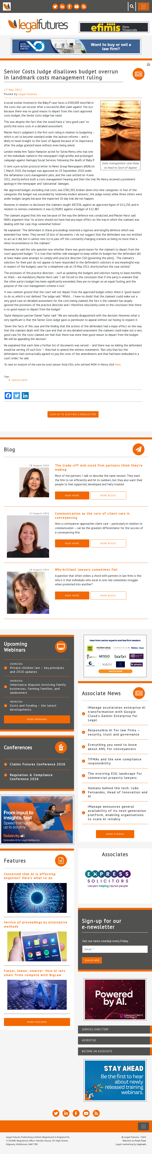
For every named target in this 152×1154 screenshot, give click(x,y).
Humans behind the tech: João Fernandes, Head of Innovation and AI (118, 792)
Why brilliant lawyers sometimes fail (86, 569)
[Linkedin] (25, 395)
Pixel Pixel (140, 1140)
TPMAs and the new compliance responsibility (115, 761)
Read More (72, 495)
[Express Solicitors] (115, 879)
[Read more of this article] (37, 898)
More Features (37, 1021)
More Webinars (37, 719)
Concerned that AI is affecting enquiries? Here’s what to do (30, 876)
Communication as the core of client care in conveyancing (92, 515)
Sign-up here (92, 960)
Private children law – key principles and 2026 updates (37, 670)
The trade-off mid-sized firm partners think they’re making (99, 467)
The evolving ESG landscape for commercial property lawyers (115, 775)
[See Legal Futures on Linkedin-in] (62, 7)
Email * (89, 949)
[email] (115, 949)
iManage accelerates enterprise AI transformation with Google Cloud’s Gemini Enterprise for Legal (117, 713)
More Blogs (108, 495)
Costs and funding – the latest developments (33, 707)
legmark (141, 1144)
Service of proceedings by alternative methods (35, 924)
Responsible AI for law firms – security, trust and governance (114, 732)
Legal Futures (27, 94)
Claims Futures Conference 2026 (38, 764)
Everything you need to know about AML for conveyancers (112, 747)
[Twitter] (17, 395)
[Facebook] (8, 395)
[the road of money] (120, 130)
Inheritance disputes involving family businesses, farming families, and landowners (38, 689)
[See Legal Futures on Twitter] (55, 7)
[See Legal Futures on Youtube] (77, 7)
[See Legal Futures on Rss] (84, 7)
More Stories (115, 833)
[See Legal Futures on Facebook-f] (69, 7)
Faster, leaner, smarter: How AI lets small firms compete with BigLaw (35, 973)
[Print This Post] (148, 64)
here (117, 364)
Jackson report (19, 379)
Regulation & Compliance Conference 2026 (31, 777)
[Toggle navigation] (143, 7)
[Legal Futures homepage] (38, 25)
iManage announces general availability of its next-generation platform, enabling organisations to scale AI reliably (117, 812)
